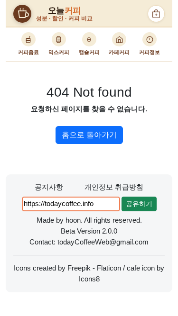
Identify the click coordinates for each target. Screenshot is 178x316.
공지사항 (49, 187)
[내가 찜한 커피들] (156, 13)
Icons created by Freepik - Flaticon (67, 268)
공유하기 (139, 204)
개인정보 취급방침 (113, 187)
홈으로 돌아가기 (89, 135)
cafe (133, 268)
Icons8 (89, 279)
